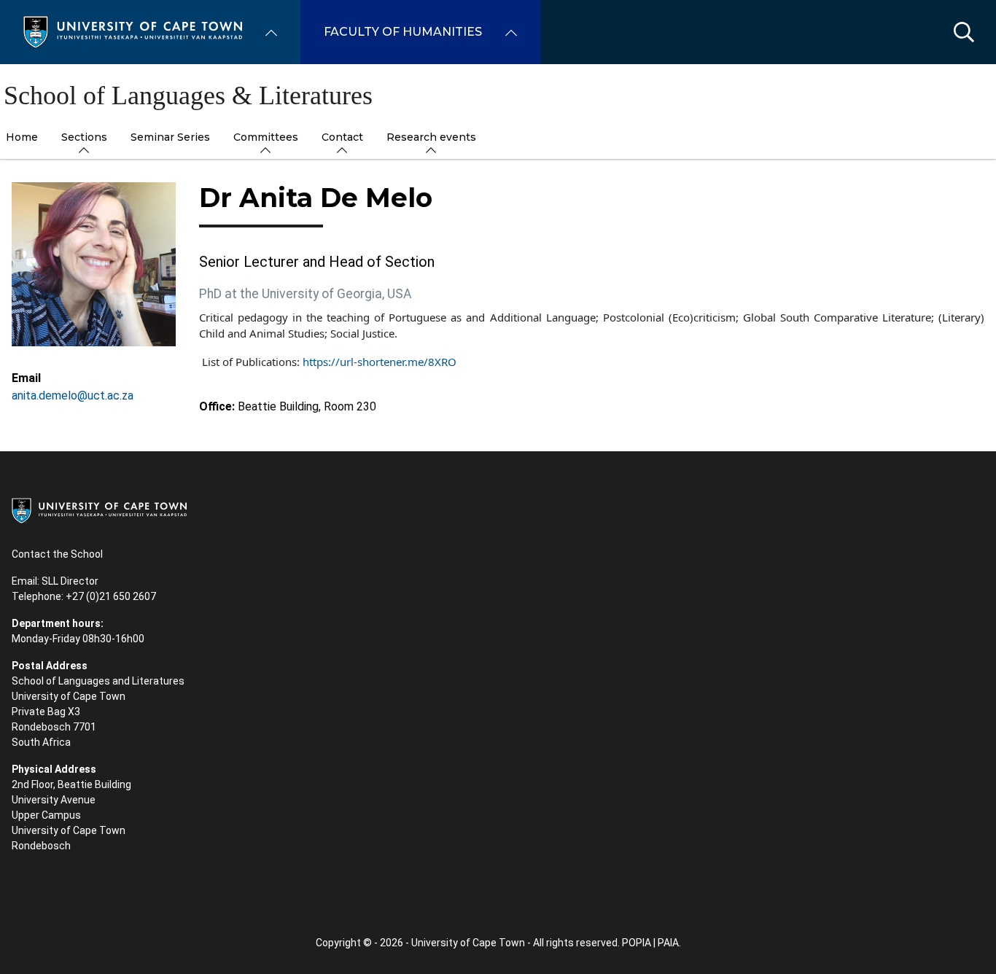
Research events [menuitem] (431, 137)
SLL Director (70, 581)
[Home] (132, 31)
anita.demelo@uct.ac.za (72, 395)
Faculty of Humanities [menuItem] (403, 32)
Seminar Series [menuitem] (170, 137)
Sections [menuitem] (84, 137)
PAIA (668, 942)
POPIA (636, 942)
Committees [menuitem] (265, 137)
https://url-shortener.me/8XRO (379, 361)
